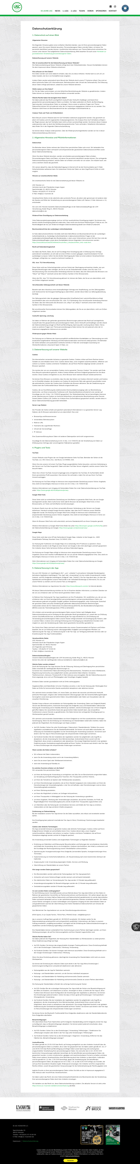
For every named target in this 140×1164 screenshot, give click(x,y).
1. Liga (65, 11)
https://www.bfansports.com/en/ (77, 586)
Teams (82, 11)
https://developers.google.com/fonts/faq (89, 526)
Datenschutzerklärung (30, 1141)
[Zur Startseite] (17, 7)
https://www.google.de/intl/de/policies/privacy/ (48, 563)
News (57, 11)
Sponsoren (101, 11)
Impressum (17, 1141)
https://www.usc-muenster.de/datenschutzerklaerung (50, 1086)
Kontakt (113, 11)
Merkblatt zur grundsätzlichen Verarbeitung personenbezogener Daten (69, 53)
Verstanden (70, 1160)
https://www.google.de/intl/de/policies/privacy (53, 490)
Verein (90, 11)
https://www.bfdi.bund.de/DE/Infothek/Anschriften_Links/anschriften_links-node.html (61, 242)
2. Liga (74, 11)
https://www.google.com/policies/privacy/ (73, 528)
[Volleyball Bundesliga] (125, 8)
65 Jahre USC (47, 11)
